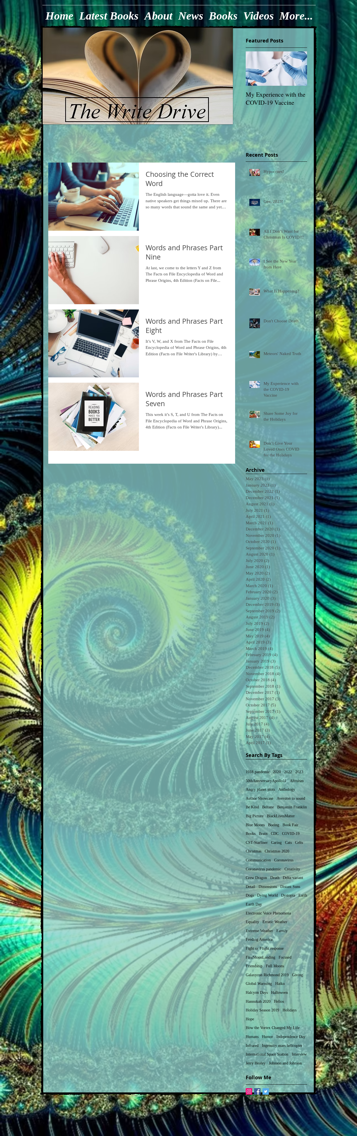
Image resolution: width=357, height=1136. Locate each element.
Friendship (254, 966)
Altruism (297, 781)
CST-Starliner (257, 842)
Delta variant (293, 878)
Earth (302, 895)
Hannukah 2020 (258, 1001)
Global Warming (259, 984)
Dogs (250, 895)
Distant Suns (290, 887)
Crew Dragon (256, 878)
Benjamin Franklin (292, 807)
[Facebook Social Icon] (257, 1091)
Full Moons (275, 966)
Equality (252, 922)
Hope (250, 1019)
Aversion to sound (291, 798)
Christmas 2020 (277, 851)
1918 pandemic (258, 772)
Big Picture (255, 816)
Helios (279, 1001)
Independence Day (290, 1037)
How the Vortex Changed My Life (273, 1028)
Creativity (292, 869)
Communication (258, 860)
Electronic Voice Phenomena (268, 913)
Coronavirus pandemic (263, 869)
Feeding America (259, 939)
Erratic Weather (274, 922)
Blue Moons (255, 825)
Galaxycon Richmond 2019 (267, 975)
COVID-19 (291, 834)
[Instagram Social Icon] (249, 1091)
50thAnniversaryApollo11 (266, 781)
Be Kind (252, 807)
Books (250, 834)
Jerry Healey (256, 1063)
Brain (263, 834)
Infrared (252, 1046)
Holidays (289, 1010)
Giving (297, 975)
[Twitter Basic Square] (265, 1091)
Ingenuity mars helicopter (282, 1046)
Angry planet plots (260, 789)
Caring (276, 842)
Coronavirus (283, 860)
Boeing (273, 825)
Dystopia (288, 895)
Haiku (280, 984)
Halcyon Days (257, 992)
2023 (299, 772)
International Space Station (267, 1054)
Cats (288, 842)
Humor (267, 1037)
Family (282, 931)
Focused (285, 957)
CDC (275, 834)
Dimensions (268, 887)
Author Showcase (259, 798)
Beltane (268, 807)
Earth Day (254, 904)
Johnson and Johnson (285, 1063)
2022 (288, 772)
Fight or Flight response (265, 948)
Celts (299, 842)
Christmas (253, 851)
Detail (250, 887)
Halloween (279, 992)
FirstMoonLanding (260, 957)
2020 (277, 772)
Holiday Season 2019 (262, 1010)
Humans (252, 1037)
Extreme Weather (259, 931)
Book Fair (290, 825)
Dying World (267, 895)
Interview (299, 1054)
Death (274, 878)
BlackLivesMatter (281, 816)
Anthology (286, 789)
